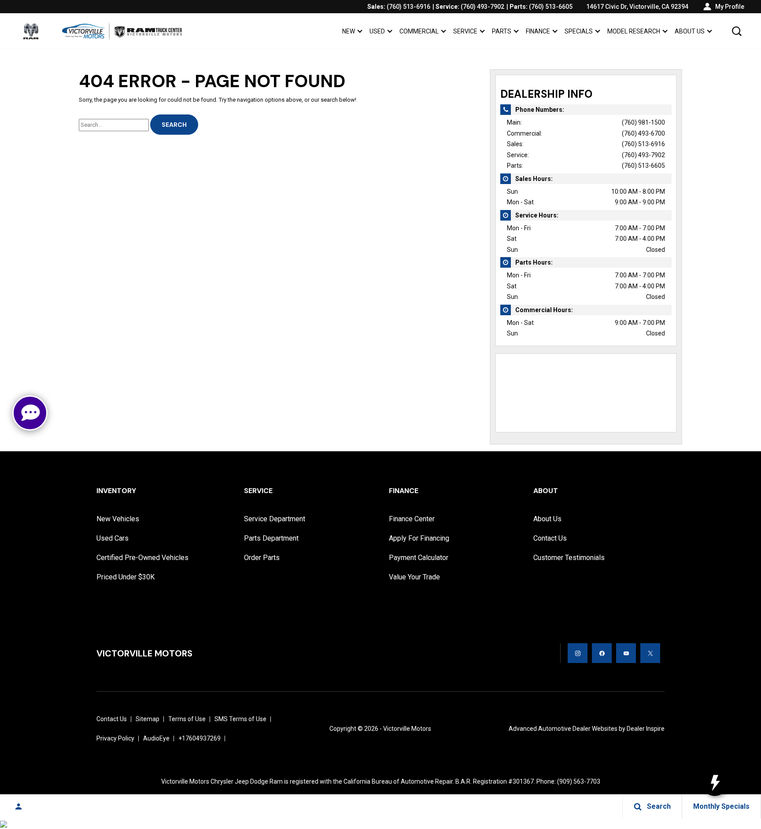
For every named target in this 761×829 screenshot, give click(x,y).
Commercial (419, 31)
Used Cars (112, 538)
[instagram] (577, 653)
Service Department (274, 519)
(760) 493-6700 (643, 133)
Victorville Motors (407, 728)
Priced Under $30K (125, 577)
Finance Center (412, 519)
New (348, 31)
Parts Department (271, 538)
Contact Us (550, 538)
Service (465, 31)
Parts (501, 31)
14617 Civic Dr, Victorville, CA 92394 (637, 6)
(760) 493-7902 (643, 154)
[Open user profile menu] (18, 807)
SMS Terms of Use (240, 718)
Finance (538, 31)
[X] (650, 653)
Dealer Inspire (646, 728)
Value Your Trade (414, 577)
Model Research (633, 31)
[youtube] (626, 653)
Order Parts (262, 557)
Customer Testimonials (569, 557)
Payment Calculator (418, 557)
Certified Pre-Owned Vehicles (142, 557)
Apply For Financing (419, 538)
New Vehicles (117, 519)
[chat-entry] (30, 413)
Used (377, 31)
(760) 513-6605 (643, 165)
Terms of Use (187, 718)
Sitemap (147, 718)
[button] (736, 31)
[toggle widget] (715, 783)
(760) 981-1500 (643, 122)
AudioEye (156, 738)
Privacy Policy (115, 738)
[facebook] (602, 653)
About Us (690, 31)
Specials (579, 31)
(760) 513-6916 (643, 143)
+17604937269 (199, 738)
